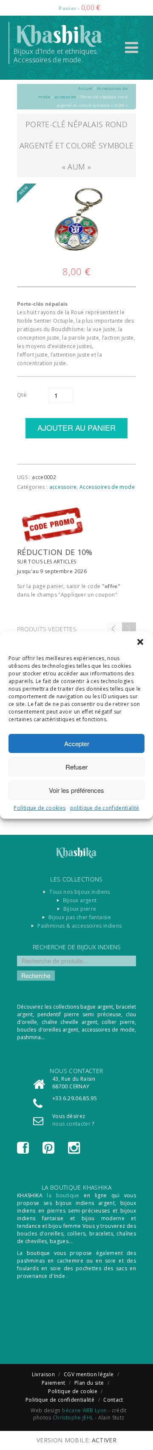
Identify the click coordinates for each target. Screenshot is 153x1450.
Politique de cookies (39, 807)
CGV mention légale (88, 1374)
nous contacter (71, 1123)
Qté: (22, 395)
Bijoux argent (80, 900)
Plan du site (89, 1382)
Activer (104, 1440)
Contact (113, 1399)
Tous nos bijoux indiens (79, 891)
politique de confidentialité (104, 807)
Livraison (43, 1374)
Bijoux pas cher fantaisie (79, 917)
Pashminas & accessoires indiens (79, 925)
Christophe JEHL (73, 1417)
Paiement (53, 1382)
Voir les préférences (76, 790)
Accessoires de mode (107, 487)
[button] (140, 642)
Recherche (36, 975)
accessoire (65, 97)
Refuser (76, 766)
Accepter (76, 743)
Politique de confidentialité (60, 1399)
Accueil (85, 88)
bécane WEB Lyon (84, 1410)
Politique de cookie (72, 1391)
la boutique (63, 1195)
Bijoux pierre (79, 908)
